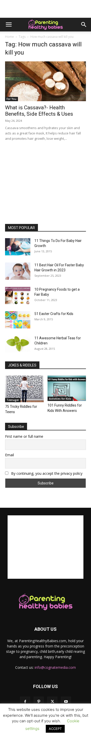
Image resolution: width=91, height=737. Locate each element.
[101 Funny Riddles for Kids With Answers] (67, 388)
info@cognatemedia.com (55, 667)
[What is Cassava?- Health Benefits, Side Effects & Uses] (45, 81)
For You (11, 99)
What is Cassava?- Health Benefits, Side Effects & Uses (39, 110)
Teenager (13, 400)
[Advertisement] (45, 9)
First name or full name (24, 436)
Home (9, 36)
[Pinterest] (39, 702)
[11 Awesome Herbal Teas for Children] (17, 344)
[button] (9, 24)
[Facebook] (25, 702)
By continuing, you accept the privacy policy (46, 473)
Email (9, 454)
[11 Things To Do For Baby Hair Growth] (17, 247)
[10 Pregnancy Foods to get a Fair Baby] (17, 295)
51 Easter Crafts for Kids (53, 314)
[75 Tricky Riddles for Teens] (24, 389)
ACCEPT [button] (55, 729)
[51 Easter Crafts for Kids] (17, 320)
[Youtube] (66, 702)
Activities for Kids (60, 398)
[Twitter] (52, 702)
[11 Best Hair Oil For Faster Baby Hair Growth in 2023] (17, 271)
